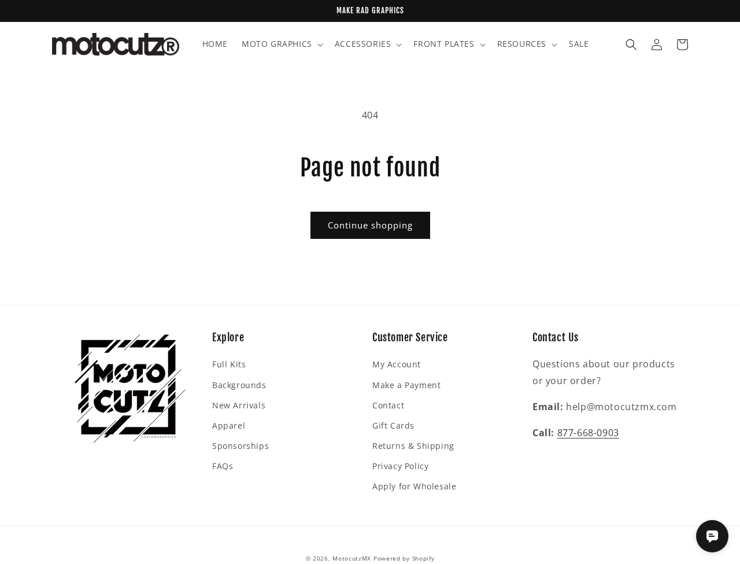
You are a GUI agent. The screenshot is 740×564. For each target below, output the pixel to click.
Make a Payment (406, 384)
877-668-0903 (588, 432)
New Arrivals (238, 405)
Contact (388, 405)
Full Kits (229, 364)
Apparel (228, 425)
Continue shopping (370, 225)
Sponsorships (240, 445)
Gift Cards (393, 425)
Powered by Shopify (404, 558)
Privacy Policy (400, 465)
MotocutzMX (351, 558)
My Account (396, 364)
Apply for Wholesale (414, 486)
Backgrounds (239, 384)
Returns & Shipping (413, 445)
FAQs (222, 465)
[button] (281, 44)
